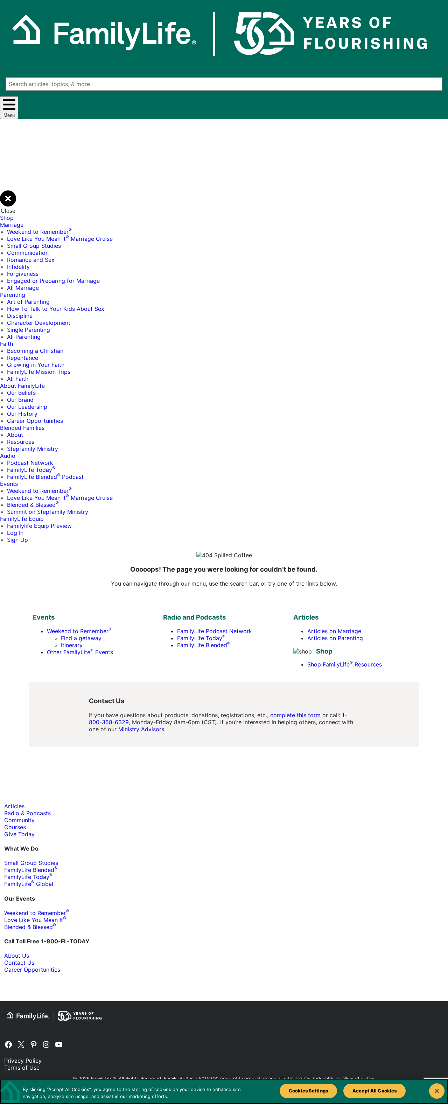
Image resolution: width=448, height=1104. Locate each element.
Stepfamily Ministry (32, 448)
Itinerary (72, 645)
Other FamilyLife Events (80, 652)
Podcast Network (30, 462)
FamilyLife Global (28, 883)
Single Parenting (28, 329)
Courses (15, 827)
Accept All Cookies (374, 1090)
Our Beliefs (21, 392)
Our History (22, 413)
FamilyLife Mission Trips (38, 371)
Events (9, 483)
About (15, 434)
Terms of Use (22, 1067)
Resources (20, 441)
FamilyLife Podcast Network (214, 631)
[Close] (436, 1091)
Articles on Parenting (335, 638)
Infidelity (18, 266)
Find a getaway (81, 638)
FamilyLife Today (31, 469)
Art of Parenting (28, 301)
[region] (224, 1091)
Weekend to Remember (39, 231)
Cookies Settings (308, 1090)
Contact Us (19, 962)
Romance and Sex (31, 259)
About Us (16, 955)
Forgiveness (22, 273)
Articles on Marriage (334, 631)
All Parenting (24, 336)
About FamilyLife (22, 385)
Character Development (38, 322)
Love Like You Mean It (35, 919)
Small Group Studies (34, 245)
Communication (28, 252)
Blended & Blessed (33, 504)
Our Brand (20, 399)
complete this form (295, 715)
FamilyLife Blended (203, 645)
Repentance (22, 357)
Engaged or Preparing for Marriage (53, 280)
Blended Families (22, 427)
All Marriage (23, 287)
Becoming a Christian (35, 350)
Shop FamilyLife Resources (344, 664)
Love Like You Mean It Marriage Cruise (60, 238)
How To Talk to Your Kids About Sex (55, 308)
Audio (7, 455)
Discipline (20, 315)
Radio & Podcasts (27, 813)
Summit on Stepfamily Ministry (47, 511)
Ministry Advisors (141, 729)
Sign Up (17, 539)
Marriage (11, 224)
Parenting (12, 294)
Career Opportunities (35, 420)
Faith (6, 343)
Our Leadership (27, 406)
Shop (7, 217)
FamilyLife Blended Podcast (45, 476)
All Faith (17, 378)
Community (19, 820)
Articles (14, 806)
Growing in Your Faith (35, 364)
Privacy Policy (23, 1060)
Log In (15, 532)
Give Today (19, 834)
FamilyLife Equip (22, 518)
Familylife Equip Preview (39, 525)
